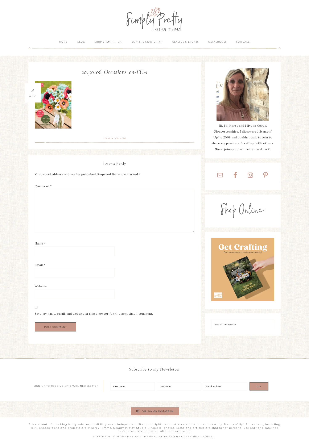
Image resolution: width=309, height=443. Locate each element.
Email (40, 265)
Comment (43, 186)
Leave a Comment (114, 138)
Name (40, 243)
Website (41, 286)
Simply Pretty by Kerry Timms (154, 18)
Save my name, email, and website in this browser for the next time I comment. (94, 313)
